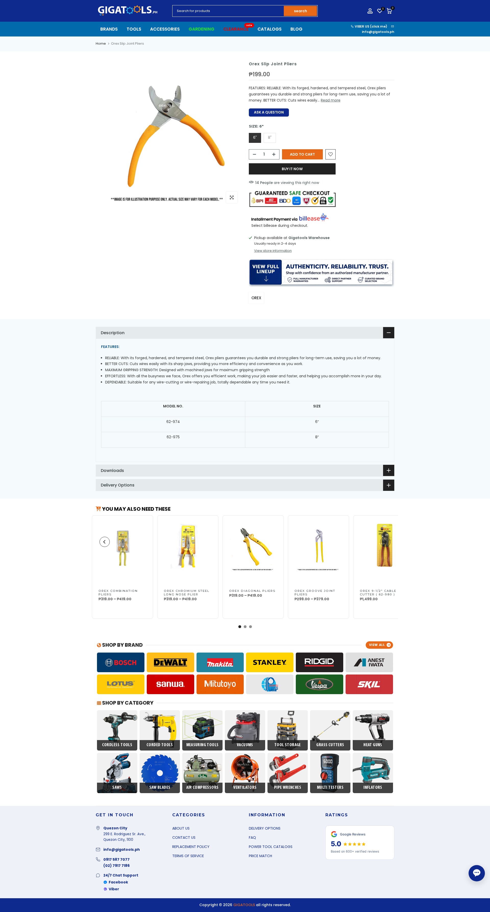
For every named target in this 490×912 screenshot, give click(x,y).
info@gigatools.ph (378, 32)
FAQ (252, 837)
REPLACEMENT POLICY (191, 846)
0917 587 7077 (116, 859)
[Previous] (105, 542)
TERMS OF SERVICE (188, 855)
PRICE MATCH (260, 855)
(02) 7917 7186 (116, 865)
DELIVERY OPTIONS (264, 828)
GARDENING (201, 29)
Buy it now (292, 168)
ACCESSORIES (165, 29)
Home (101, 43)
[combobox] (228, 11)
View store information (273, 250)
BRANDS (109, 29)
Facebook (118, 882)
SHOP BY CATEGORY (127, 702)
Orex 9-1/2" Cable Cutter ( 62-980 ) (378, 592)
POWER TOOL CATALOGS (270, 846)
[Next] (385, 542)
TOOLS (134, 29)
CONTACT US (183, 837)
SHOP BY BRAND (122, 644)
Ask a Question (269, 112)
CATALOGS (269, 29)
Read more (330, 100)
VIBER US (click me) (370, 26)
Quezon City (115, 828)
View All (377, 645)
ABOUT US (181, 828)
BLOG (296, 29)
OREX (256, 298)
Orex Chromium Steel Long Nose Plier (186, 592)
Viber (114, 889)
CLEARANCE (237, 29)
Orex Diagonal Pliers (252, 591)
